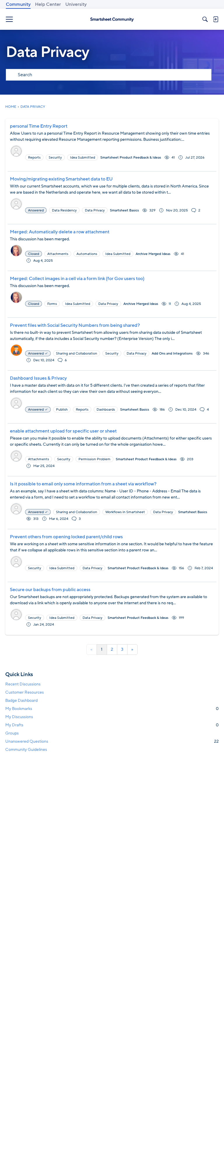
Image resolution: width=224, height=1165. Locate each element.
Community (18, 4)
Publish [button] (62, 409)
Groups (12, 733)
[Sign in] (215, 19)
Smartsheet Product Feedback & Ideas (130, 157)
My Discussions (19, 717)
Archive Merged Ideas (153, 253)
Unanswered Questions (112, 741)
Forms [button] (52, 303)
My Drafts (112, 725)
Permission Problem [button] (94, 459)
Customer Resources (24, 692)
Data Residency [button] (64, 210)
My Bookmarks (112, 708)
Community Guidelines (26, 749)
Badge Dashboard (21, 700)
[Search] (205, 19)
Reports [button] (34, 157)
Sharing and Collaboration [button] (76, 353)
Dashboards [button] (106, 409)
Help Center (48, 4)
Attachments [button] (57, 253)
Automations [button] (86, 253)
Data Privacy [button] (95, 210)
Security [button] (55, 157)
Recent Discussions (23, 684)
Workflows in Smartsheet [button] (125, 512)
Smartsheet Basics (124, 210)
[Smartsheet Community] (112, 19)
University (76, 4)
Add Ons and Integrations (172, 353)
